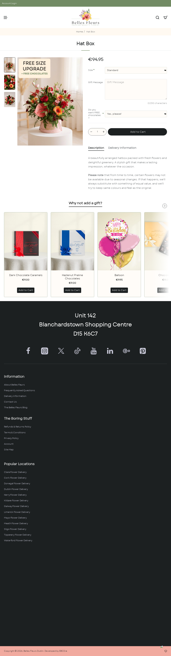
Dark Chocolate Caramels (25, 275)
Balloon (119, 275)
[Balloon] (119, 241)
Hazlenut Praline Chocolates (72, 277)
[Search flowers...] (157, 17)
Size (90, 70)
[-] (91, 131)
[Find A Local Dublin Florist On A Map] (85, 594)
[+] (103, 131)
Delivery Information (122, 148)
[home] (79, 32)
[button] (10, 58)
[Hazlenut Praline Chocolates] (72, 241)
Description (96, 148)
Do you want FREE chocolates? (94, 114)
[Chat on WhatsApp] (164, 649)
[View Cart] (165, 17)
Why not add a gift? (85, 203)
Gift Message (95, 82)
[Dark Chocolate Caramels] (25, 241)
